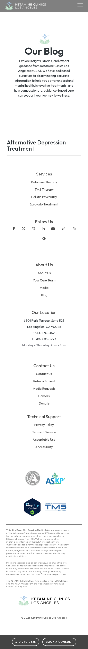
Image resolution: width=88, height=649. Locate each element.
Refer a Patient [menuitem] (44, 381)
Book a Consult (59, 641)
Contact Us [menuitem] (44, 374)
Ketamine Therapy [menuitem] (44, 182)
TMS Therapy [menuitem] (44, 189)
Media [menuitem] (44, 288)
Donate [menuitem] (44, 403)
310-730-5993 (45, 339)
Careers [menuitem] (44, 396)
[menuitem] (44, 210)
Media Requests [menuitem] (44, 388)
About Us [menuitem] (44, 273)
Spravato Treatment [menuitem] (44, 204)
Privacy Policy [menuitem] (44, 425)
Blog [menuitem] (44, 295)
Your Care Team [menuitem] (44, 280)
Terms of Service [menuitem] (44, 432)
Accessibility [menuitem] (44, 447)
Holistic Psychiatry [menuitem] (44, 197)
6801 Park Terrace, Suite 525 (44, 320)
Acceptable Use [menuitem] (44, 439)
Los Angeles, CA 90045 (44, 327)
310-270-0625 (45, 333)
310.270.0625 (25, 641)
